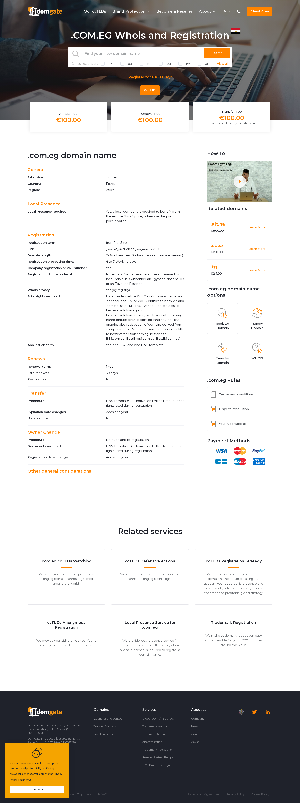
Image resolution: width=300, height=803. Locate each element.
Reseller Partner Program (159, 757)
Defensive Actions (154, 734)
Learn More (257, 227)
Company (197, 718)
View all (222, 64)
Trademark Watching (156, 726)
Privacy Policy (235, 794)
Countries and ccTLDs (108, 718)
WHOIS (150, 90)
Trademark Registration (157, 749)
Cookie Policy (260, 794)
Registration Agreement (204, 794)
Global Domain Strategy (158, 718)
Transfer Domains (105, 726)
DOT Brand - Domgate (157, 765)
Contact (196, 734)
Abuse (195, 741)
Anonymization (152, 741)
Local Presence (104, 734)
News (194, 726)
